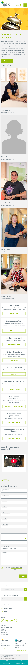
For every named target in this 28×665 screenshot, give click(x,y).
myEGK (17, 5)
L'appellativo (6, 489)
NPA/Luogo (5, 512)
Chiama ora (7, 61)
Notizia (4, 552)
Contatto (7, 605)
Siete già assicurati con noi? (9, 546)
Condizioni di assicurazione (7, 655)
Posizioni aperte (9, 608)
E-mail (4, 518)
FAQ (5, 612)
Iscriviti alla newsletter (7, 586)
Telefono (5, 524)
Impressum (18, 655)
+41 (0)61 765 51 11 (6, 634)
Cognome (5, 495)
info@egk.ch (4, 632)
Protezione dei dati (5, 656)
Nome (4, 501)
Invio (23, 576)
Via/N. (4, 507)
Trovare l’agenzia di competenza (10, 595)
